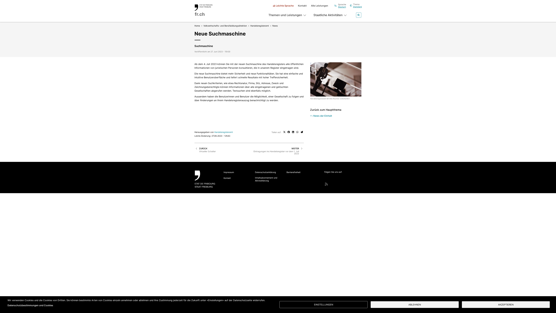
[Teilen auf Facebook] (289, 132)
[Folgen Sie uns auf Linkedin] (341, 176)
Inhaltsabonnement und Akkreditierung (266, 179)
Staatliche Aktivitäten (328, 15)
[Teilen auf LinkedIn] (293, 132)
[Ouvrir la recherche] (358, 15)
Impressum (229, 172)
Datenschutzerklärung (265, 172)
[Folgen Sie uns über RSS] (326, 184)
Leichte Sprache (285, 5)
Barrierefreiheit (293, 172)
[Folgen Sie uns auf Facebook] (333, 176)
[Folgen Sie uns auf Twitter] (326, 176)
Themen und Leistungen (285, 15)
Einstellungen (323, 304)
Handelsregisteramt (223, 132)
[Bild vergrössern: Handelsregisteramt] (336, 79)
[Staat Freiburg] (206, 179)
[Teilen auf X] (284, 132)
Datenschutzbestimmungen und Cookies (30, 305)
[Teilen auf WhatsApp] (297, 132)
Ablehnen (414, 304)
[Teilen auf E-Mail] (302, 132)
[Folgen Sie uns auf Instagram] (349, 176)
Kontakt (302, 5)
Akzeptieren (506, 304)
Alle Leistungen (319, 5)
